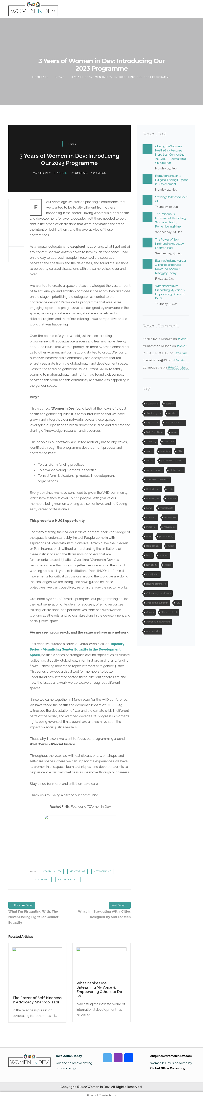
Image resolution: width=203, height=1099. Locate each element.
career (174, 432)
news (148, 536)
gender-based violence (172, 460)
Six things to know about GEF (171, 199)
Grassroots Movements (157, 479)
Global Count (176, 470)
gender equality (154, 470)
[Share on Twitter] (16, 223)
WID (178, 603)
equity (149, 451)
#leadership (152, 403)
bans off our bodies (175, 422)
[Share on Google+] (16, 238)
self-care (42, 879)
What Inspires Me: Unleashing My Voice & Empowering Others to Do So (170, 292)
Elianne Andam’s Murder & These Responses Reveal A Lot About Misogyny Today (170, 267)
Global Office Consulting (167, 1068)
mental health (166, 508)
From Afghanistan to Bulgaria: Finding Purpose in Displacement (171, 180)
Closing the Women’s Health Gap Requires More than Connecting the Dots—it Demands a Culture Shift (170, 155)
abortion (170, 403)
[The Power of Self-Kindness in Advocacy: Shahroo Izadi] (37, 971)
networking (103, 871)
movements (169, 527)
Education (169, 441)
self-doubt (151, 565)
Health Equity (153, 489)
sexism (168, 565)
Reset (149, 555)
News (60, 77)
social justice (67, 879)
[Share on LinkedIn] (16, 254)
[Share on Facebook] (16, 207)
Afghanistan (152, 422)
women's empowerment (158, 621)
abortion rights (153, 413)
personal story (166, 536)
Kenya (149, 508)
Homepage (40, 77)
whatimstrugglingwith (157, 603)
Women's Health (169, 612)
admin (63, 172)
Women (150, 612)
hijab (170, 489)
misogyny (151, 527)
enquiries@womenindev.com (171, 1056)
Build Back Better (154, 432)
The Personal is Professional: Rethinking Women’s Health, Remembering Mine (170, 220)
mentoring (77, 871)
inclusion (171, 498)
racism (171, 546)
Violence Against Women (158, 593)
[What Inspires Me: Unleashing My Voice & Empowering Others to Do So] (101, 964)
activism (173, 413)
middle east (170, 517)
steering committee (156, 584)
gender (149, 460)
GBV (180, 451)
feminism (165, 451)
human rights (152, 498)
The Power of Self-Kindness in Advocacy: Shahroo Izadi (169, 244)
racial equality (153, 546)
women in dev (153, 631)
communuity (52, 871)
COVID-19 (151, 441)
